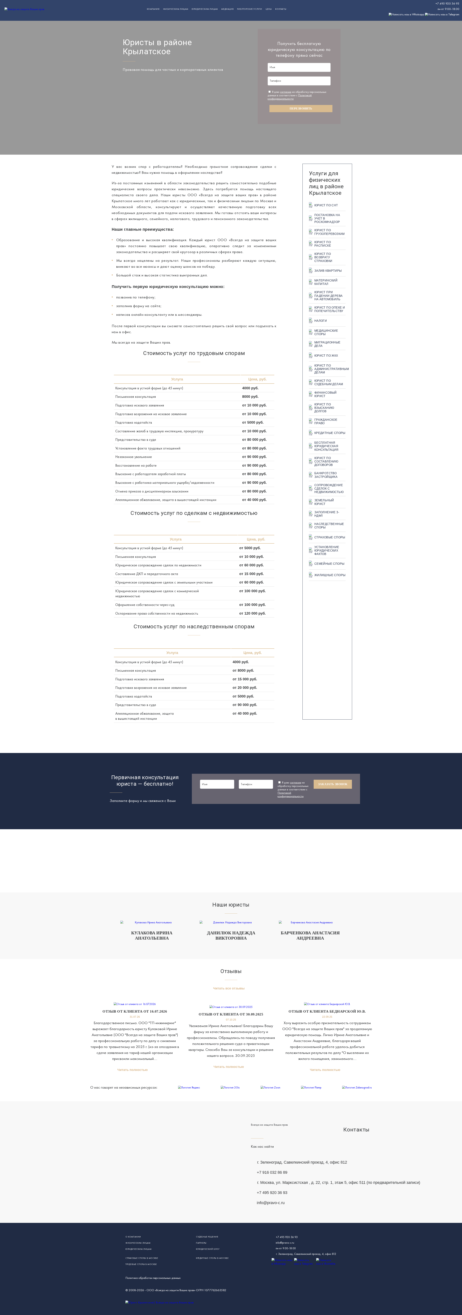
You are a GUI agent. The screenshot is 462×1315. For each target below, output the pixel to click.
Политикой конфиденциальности (290, 97)
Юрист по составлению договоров (326, 461)
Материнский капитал (325, 282)
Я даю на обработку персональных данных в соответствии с (297, 95)
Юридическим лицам (205, 9)
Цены (269, 9)
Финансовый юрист (325, 394)
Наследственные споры (329, 525)
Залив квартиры (328, 270)
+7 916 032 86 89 (272, 1172)
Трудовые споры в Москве (141, 1264)
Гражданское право (325, 421)
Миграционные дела (327, 344)
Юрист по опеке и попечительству (329, 309)
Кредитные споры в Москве (212, 1258)
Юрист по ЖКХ (326, 355)
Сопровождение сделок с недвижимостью (329, 489)
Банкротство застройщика (325, 475)
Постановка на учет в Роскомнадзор (327, 218)
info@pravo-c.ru (271, 1202)
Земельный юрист (324, 502)
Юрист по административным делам (330, 369)
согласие (285, 92)
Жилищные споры (330, 575)
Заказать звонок (332, 784)
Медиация (227, 9)
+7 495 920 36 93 (447, 3)
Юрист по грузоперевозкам (329, 232)
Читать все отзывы (229, 988)
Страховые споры (329, 537)
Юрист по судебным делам (328, 382)
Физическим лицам (175, 9)
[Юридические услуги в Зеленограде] (24, 9)
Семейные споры (329, 563)
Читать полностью (132, 1070)
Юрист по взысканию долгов (324, 408)
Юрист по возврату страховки (323, 257)
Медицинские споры (326, 332)
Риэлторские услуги (249, 9)
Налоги (320, 320)
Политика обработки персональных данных (153, 1278)
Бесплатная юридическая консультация (326, 446)
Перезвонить (301, 108)
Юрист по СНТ (326, 205)
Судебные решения (207, 1237)
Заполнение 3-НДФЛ (326, 514)
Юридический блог (208, 1249)
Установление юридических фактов (326, 551)
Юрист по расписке (322, 244)
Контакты (280, 9)
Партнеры (201, 1243)
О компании (133, 1237)
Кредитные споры (329, 432)
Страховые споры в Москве (141, 1258)
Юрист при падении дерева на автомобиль (328, 296)
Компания (153, 9)
